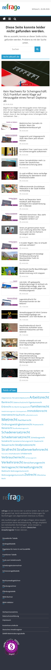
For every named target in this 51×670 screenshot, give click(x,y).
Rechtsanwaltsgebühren (11, 580)
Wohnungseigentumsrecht (12, 475)
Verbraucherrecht (13, 457)
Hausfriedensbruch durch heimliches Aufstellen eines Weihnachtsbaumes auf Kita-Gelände (31, 328)
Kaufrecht (20, 414)
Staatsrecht (38, 441)
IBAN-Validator (7, 602)
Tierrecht (4, 454)
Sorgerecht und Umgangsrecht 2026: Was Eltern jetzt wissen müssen (32, 138)
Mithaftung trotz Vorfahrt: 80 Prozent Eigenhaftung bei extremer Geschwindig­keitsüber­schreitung (33, 374)
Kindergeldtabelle (8, 544)
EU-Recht (15, 407)
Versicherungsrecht (34, 462)
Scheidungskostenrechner (12, 565)
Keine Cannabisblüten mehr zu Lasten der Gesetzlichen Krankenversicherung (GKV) (32, 162)
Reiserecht (6, 427)
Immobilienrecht (37, 411)
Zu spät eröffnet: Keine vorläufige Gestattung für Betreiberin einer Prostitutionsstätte (33, 175)
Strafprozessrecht (25, 445)
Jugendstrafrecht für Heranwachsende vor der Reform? (29, 301)
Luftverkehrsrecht (31, 415)
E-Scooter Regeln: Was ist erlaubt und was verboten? (33, 244)
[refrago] (4, 18)
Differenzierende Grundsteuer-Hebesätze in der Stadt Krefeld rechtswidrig (32, 188)
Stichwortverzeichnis (10, 612)
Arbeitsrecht (39, 397)
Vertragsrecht (10, 467)
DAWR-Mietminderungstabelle (13, 633)
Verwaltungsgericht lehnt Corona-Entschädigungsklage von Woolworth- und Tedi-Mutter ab (33, 314)
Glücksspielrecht (21, 411)
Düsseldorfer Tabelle (9, 538)
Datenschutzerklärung (10, 616)
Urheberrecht (26, 453)
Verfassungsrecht (30, 458)
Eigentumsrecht (35, 402)
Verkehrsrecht (12, 462)
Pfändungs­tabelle (8, 591)
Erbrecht (6, 406)
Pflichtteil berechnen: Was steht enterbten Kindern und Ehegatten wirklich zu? (32, 216)
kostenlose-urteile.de (10, 625)
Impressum (6, 620)
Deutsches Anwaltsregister (12, 629)
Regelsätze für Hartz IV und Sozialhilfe (16, 549)
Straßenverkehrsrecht (32, 449)
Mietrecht (9, 419)
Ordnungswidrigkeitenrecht (16, 424)
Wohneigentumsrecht (20, 471)
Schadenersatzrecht (15, 432)
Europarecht (25, 407)
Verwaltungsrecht (30, 467)
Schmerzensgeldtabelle (10, 571)
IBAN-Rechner (7, 597)
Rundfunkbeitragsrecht (21, 428)
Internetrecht (8, 414)
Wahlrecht (5, 471)
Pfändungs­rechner (9, 586)
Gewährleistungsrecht (8, 411)
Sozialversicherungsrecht (23, 441)
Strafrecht (8, 449)
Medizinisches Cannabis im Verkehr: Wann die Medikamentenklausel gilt (30, 125)
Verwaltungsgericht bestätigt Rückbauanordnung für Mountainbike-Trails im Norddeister (31, 257)
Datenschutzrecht (20, 402)
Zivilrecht (30, 475)
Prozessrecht (38, 424)
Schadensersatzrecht (15, 437)
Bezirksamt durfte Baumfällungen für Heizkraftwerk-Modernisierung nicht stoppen (33, 271)
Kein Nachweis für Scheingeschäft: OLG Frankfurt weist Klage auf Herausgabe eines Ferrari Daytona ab (25, 96)
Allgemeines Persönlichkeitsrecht (15, 398)
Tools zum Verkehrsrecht (11, 560)
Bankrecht (7, 402)
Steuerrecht (8, 445)
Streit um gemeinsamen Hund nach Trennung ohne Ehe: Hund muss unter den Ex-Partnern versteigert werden (32, 231)
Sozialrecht (6, 441)
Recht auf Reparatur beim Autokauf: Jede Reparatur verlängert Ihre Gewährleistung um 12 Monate (32, 202)
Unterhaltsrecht (14, 454)
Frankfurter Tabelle (9, 554)
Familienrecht (39, 406)
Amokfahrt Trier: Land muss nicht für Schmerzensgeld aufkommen (33, 150)
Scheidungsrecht (38, 437)
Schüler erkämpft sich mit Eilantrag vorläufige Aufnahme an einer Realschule (33, 342)
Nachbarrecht (24, 420)
